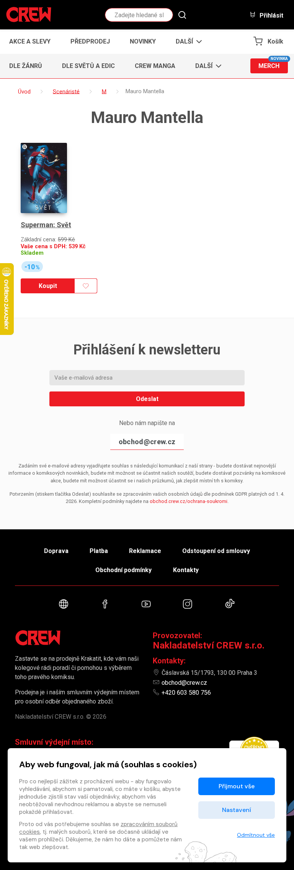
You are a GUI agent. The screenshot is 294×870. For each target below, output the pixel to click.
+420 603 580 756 (186, 692)
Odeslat (147, 399)
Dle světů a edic (88, 66)
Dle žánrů (25, 66)
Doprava (56, 551)
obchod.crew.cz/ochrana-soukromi (188, 501)
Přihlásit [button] (270, 15)
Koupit (48, 285)
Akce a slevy (30, 41)
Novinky (143, 41)
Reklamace (145, 551)
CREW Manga (155, 66)
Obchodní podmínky (123, 570)
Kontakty (186, 570)
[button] (187, 41)
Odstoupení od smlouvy (216, 551)
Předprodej (90, 41)
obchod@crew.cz (147, 442)
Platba (99, 551)
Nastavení (236, 810)
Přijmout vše (237, 786)
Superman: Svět (46, 225)
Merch (273, 64)
